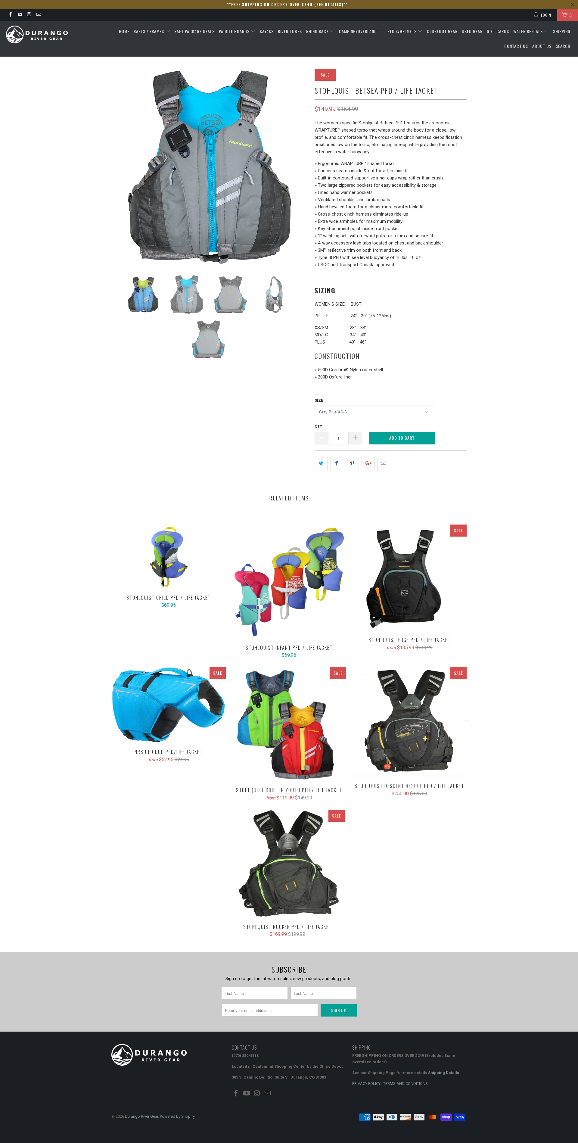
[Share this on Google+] (368, 463)
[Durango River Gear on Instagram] (29, 15)
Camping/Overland (358, 31)
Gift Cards (498, 31)
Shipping (561, 31)
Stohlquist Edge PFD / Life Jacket (409, 578)
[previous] (122, 167)
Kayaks (267, 31)
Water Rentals (528, 31)
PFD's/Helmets (402, 31)
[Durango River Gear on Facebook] (10, 15)
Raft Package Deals (194, 31)
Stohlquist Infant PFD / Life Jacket (289, 582)
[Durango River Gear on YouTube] (19, 15)
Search (563, 46)
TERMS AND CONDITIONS (405, 1083)
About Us (542, 46)
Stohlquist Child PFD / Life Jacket (168, 557)
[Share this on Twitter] (321, 463)
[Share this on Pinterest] (352, 463)
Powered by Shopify (177, 1116)
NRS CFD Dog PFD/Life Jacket (168, 705)
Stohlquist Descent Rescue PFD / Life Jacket (409, 722)
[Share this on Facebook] (336, 463)
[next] (298, 167)
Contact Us (516, 46)
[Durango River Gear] (49, 34)
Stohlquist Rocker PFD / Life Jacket (287, 864)
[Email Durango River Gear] (38, 15)
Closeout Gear (442, 31)
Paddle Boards (235, 31)
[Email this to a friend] (383, 463)
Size (319, 400)
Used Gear (472, 31)
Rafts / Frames (149, 31)
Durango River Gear (141, 1116)
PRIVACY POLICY (366, 1083)
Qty (318, 426)
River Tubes (290, 31)
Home (124, 31)
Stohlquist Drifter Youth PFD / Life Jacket (289, 724)
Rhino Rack (318, 31)
